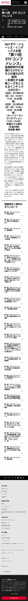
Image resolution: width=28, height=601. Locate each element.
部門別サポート (5, 522)
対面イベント (5, 9)
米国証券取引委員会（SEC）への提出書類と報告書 (13, 512)
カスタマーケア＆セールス (8, 520)
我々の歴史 (4, 491)
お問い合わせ (5, 566)
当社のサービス (5, 558)
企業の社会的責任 (6, 538)
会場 (16, 36)
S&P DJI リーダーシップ (7, 553)
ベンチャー (4, 494)
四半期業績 (4, 509)
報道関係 (4, 497)
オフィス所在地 (5, 528)
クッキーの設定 (14, 593)
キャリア (4, 535)
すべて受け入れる (14, 598)
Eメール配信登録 (6, 571)
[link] (12, 478)
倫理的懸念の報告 (6, 525)
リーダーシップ (5, 540)
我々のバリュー (5, 488)
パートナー (23, 36)
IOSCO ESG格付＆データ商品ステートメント (12, 543)
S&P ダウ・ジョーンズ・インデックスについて (13, 550)
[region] (14, 588)
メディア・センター (6, 561)
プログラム (9, 36)
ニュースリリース (6, 506)
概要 (3, 36)
